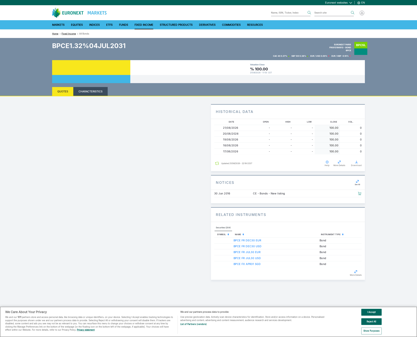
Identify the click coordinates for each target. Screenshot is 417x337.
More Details (356, 275)
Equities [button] (77, 24)
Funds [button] (123, 24)
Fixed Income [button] (144, 24)
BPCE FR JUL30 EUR (247, 252)
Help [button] (327, 165)
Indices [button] (94, 24)
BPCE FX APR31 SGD (247, 264)
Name (238, 234)
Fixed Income (69, 33)
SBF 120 (295, 56)
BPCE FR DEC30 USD (247, 246)
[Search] (309, 13)
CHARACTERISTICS (90, 91)
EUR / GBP (336, 56)
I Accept (371, 312)
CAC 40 (276, 56)
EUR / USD (315, 56)
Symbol (221, 234)
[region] (208, 322)
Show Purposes (371, 331)
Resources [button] (255, 24)
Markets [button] (58, 24)
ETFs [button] (109, 24)
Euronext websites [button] (336, 2)
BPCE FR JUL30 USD (247, 258)
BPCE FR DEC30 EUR (247, 240)
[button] (360, 193)
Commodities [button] (231, 24)
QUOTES (62, 91)
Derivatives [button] (207, 24)
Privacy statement (86, 330)
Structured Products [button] (176, 24)
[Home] (79, 13)
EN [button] (362, 2)
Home (55, 33)
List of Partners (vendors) (193, 324)
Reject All (371, 321)
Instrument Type (331, 234)
